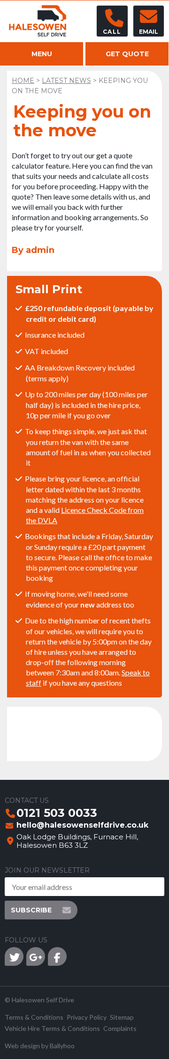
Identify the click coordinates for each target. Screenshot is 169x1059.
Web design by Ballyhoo (40, 1046)
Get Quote (127, 54)
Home (23, 80)
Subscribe (31, 910)
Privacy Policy (87, 1017)
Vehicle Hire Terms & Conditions (52, 1028)
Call (112, 31)
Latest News (66, 80)
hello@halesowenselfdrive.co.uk (82, 825)
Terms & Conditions (34, 1017)
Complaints (120, 1028)
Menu (41, 54)
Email (148, 31)
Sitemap (122, 1017)
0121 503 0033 (56, 813)
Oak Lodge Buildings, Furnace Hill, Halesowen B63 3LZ (77, 841)
